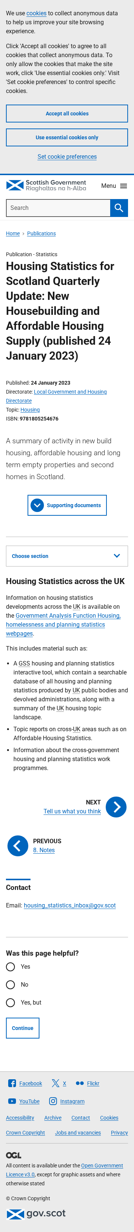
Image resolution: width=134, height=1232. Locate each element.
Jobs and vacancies (78, 1133)
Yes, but (31, 1002)
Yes (25, 966)
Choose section (30, 556)
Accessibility (20, 1118)
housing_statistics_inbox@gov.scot (70, 905)
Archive (52, 1118)
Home (13, 233)
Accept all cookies (67, 114)
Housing (30, 410)
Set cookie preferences (67, 156)
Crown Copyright (25, 1133)
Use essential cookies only (67, 137)
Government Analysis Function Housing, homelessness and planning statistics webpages (63, 624)
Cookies (109, 1118)
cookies (36, 13)
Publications (41, 233)
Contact (80, 1118)
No (24, 984)
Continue (23, 1028)
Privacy (119, 1133)
